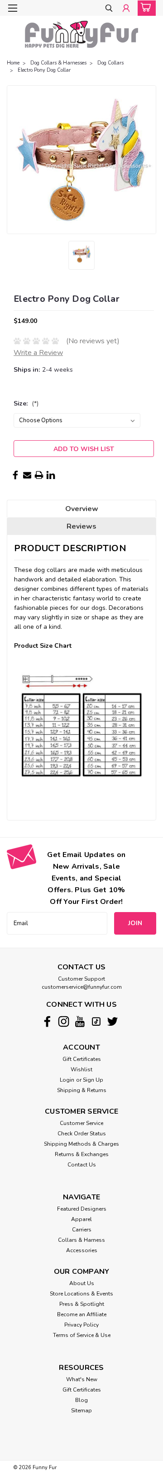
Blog (81, 1400)
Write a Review (38, 353)
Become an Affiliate (81, 1314)
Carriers (81, 1229)
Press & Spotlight (81, 1304)
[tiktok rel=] (96, 1021)
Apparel (81, 1219)
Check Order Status (82, 1133)
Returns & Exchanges (82, 1154)
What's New (81, 1379)
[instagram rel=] (63, 1021)
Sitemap (81, 1410)
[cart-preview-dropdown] (144, 8)
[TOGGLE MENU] (12, 8)
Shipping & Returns (81, 1090)
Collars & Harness (81, 1240)
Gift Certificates (81, 1059)
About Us (81, 1283)
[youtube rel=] (80, 1021)
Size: (26, 403)
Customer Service (81, 1123)
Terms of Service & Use (81, 1335)
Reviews (81, 526)
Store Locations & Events (81, 1293)
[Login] (126, 8)
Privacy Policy (81, 1324)
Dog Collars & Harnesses (58, 63)
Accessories (81, 1250)
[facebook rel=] (47, 1021)
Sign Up (93, 1079)
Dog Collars (110, 63)
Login (67, 1079)
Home (13, 63)
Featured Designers (81, 1208)
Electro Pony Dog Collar (44, 70)
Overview (81, 509)
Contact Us (81, 1164)
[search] (109, 8)
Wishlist (81, 1069)
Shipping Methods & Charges (81, 1144)
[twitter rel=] (112, 1021)
